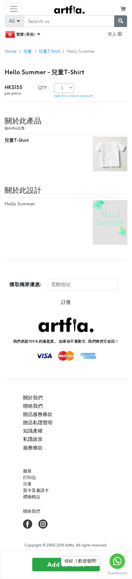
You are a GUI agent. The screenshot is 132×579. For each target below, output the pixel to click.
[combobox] (64, 88)
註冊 (66, 302)
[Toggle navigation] (13, 9)
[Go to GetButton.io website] (117, 573)
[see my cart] (123, 9)
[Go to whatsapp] (117, 561)
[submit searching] (120, 21)
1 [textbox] (62, 88)
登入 (113, 34)
